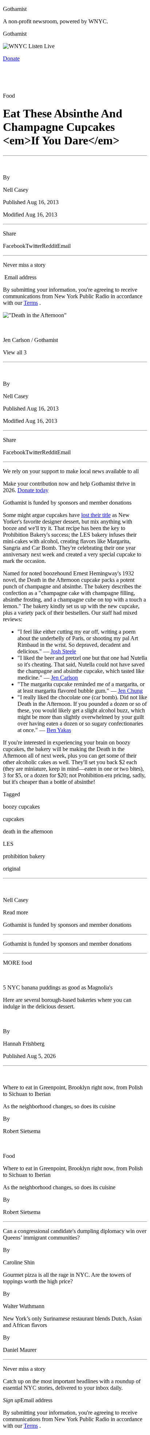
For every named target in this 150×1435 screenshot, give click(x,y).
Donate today (32, 490)
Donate (11, 58)
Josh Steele (63, 651)
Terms (31, 303)
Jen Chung (130, 691)
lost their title (96, 515)
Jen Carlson (64, 677)
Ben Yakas (59, 730)
